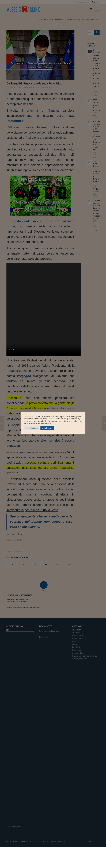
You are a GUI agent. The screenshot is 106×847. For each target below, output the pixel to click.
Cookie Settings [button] (31, 428)
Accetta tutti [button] (47, 428)
